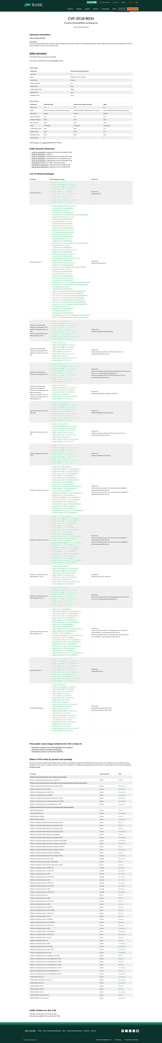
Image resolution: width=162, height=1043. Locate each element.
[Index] (82, 27)
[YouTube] (122, 1031)
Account (116, 2)
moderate (55, 60)
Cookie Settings (118, 1039)
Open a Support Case (32, 1039)
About (64, 1031)
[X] (130, 1031)
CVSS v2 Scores (34, 68)
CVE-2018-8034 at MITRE (37, 38)
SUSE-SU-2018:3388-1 (39, 160)
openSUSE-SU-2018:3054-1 (40, 167)
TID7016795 (35, 163)
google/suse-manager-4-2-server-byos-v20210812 (47, 749)
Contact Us (122, 9)
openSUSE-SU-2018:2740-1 (40, 165)
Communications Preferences (74, 1031)
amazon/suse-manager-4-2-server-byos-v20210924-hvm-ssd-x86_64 (52, 747)
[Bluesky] (137, 1031)
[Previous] (77, 27)
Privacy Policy (127, 1039)
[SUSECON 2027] (92, 2)
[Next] (87, 27)
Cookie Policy (135, 1039)
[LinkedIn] (134, 1031)
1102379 (45, 143)
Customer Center (105, 2)
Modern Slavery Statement (54, 1031)
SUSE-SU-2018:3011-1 (39, 154)
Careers (40, 1031)
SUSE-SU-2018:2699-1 (39, 152)
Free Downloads (132, 9)
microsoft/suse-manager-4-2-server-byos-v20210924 (47, 751)
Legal (44, 1031)
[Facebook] (126, 1031)
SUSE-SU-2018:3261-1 (39, 158)
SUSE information (38, 53)
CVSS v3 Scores (34, 101)
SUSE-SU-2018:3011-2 (39, 156)
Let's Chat (93, 1031)
